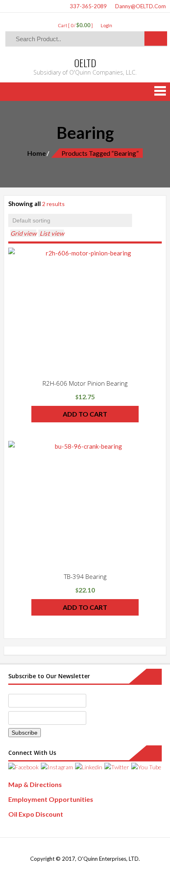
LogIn (106, 25)
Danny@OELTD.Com (140, 6)
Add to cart (85, 414)
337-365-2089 (87, 6)
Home (36, 153)
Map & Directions (35, 784)
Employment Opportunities (50, 799)
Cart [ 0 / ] (75, 25)
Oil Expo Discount (35, 814)
